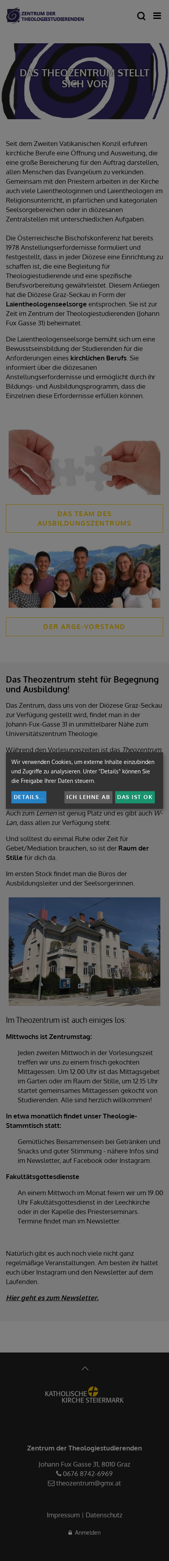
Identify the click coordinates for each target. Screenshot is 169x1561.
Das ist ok (134, 796)
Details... (29, 796)
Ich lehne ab (88, 796)
